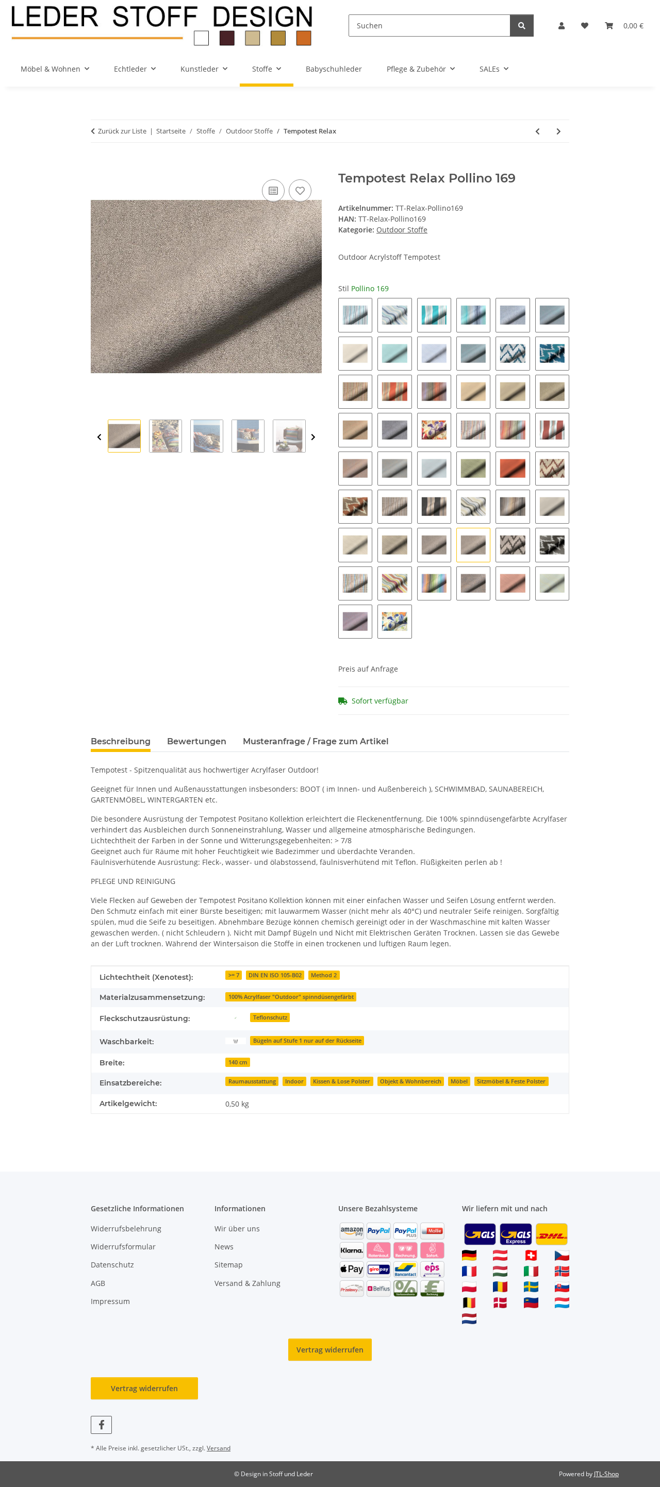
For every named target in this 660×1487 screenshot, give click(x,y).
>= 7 (233, 975)
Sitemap (228, 1264)
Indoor (294, 1081)
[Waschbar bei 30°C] (235, 1039)
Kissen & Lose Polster (341, 1081)
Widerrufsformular (123, 1246)
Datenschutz (112, 1264)
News (224, 1246)
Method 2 (324, 975)
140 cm (238, 1062)
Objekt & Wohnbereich (410, 1081)
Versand (218, 1448)
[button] (561, 25)
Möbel (459, 1081)
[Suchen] (522, 25)
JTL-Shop (606, 1473)
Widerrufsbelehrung (126, 1228)
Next (313, 437)
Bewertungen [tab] (196, 741)
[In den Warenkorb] (99, 165)
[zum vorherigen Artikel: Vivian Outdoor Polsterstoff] (537, 131)
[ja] (235, 1016)
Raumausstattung (252, 1081)
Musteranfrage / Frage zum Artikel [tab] (316, 741)
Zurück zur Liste (122, 131)
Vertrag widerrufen (330, 1350)
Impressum (110, 1301)
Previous (99, 437)
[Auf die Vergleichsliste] (273, 190)
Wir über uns (237, 1228)
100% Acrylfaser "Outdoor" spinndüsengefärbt (291, 996)
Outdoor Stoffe (401, 230)
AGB (98, 1283)
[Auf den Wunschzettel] (300, 190)
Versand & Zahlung (247, 1283)
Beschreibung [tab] (121, 741)
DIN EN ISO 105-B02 (275, 975)
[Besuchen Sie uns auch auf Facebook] (101, 1425)
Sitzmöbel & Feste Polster (511, 1081)
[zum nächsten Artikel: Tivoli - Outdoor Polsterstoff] (558, 131)
